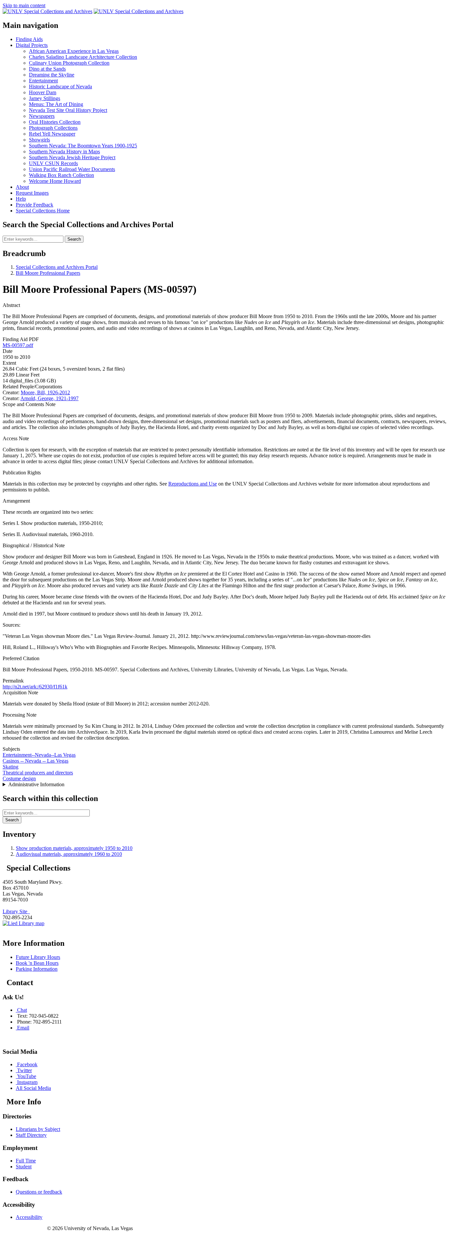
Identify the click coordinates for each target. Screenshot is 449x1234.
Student (24, 1166)
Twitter (24, 1070)
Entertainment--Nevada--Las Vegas (39, 755)
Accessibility (29, 1217)
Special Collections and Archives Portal (57, 267)
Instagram (27, 1082)
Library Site (16, 911)
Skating (10, 766)
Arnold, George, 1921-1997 (49, 398)
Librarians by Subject (38, 1129)
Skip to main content (24, 5)
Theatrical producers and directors (38, 772)
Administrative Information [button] (36, 784)
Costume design (19, 778)
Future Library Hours (38, 957)
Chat (22, 1010)
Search (74, 239)
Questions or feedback (39, 1192)
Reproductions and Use (192, 484)
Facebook (27, 1064)
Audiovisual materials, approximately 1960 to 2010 (69, 854)
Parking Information (37, 969)
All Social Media (33, 1088)
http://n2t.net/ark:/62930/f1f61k (35, 686)
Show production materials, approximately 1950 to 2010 (74, 848)
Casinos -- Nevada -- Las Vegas (35, 761)
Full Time (26, 1160)
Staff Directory (31, 1135)
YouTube (26, 1076)
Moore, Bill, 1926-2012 (45, 392)
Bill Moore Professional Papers (48, 273)
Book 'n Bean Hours (37, 963)
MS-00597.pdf (18, 345)
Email (23, 1027)
